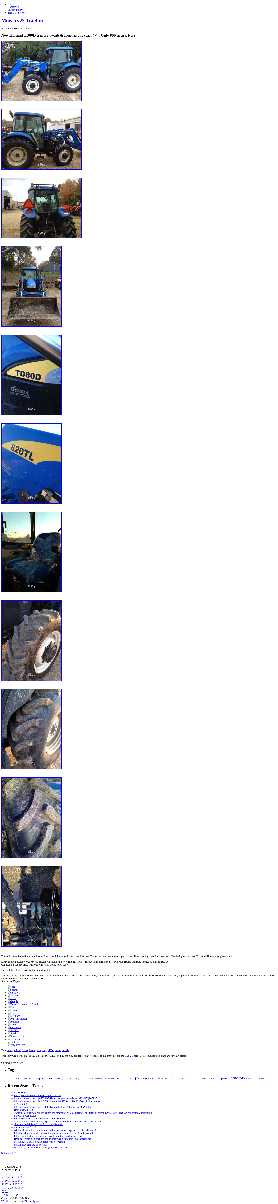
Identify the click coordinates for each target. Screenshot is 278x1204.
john (137, 1078)
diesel (57, 1078)
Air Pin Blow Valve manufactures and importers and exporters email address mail (55, 1130)
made (164, 1079)
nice (39, 1050)
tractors (247, 1079)
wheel (262, 1078)
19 (12, 1184)
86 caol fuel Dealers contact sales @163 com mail (39, 1141)
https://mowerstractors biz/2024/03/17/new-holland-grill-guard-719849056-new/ (54, 1107)
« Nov (5, 1195)
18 (9, 1184)
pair (203, 1079)
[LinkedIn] (14, 1010)
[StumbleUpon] (16, 1036)
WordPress (6, 1201)
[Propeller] (13, 1021)
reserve (217, 1079)
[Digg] (11, 986)
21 (19, 1184)
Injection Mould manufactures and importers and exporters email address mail (53, 1133)
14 (19, 1180)
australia (17, 1079)
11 (9, 1180)
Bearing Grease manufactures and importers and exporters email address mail (53, 1138)
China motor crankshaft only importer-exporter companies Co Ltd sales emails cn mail (57, 1121)
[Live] (11, 1013)
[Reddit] (12, 1024)
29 (22, 1187)
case (33, 1079)
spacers (223, 1078)
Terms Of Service (17, 12)
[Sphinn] (13, 989)
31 (6, 1191)
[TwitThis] (13, 1042)
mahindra (170, 1079)
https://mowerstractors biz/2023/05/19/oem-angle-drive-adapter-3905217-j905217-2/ (56, 1098)
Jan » (17, 1195)
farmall (73, 1079)
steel (229, 1079)
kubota (145, 1078)
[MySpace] (14, 1015)
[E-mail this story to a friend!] (23, 1004)
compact (39, 1078)
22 (22, 1184)
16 (3, 1184)
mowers (191, 1079)
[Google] (13, 1001)
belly (29, 1079)
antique (10, 1079)
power (208, 1079)
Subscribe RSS (9, 1153)
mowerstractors (22, 1092)
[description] (14, 1027)
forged (96, 1079)
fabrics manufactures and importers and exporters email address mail (48, 1136)
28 (19, 1187)
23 (3, 1187)
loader (32, 1050)
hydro (122, 1079)
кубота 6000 (20, 1104)
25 (9, 1187)
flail (87, 1079)
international (129, 1079)
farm (68, 1079)
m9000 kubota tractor (25, 1115)
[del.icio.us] (14, 992)
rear (212, 1079)
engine (62, 1079)
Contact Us (13, 6)
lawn (151, 1079)
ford (91, 1079)
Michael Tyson (31, 1201)
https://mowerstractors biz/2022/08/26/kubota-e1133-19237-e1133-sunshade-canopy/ (57, 1101)
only (44, 1050)
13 (16, 1180)
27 (16, 1187)
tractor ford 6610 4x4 (25, 1127)
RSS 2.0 (129, 1055)
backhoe (24, 1079)
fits (84, 1079)
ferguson (79, 1079)
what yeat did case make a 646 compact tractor (37, 1095)
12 (12, 1180)
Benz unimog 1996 (24, 1110)
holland (17, 1050)
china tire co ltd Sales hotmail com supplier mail (38, 1124)
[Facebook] (14, 995)
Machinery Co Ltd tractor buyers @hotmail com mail (41, 1147)
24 (6, 1187)
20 (16, 1184)
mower (184, 1078)
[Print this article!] (17, 1018)
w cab (65, 1050)
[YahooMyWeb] (16, 1044)
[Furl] (11, 1007)
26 (12, 1187)
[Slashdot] (13, 1030)
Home (11, 4)
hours (25, 1050)
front (9, 1050)
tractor (58, 1050)
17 (6, 1184)
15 (22, 1180)
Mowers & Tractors (22, 20)
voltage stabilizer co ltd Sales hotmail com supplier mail (42, 1118)
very (257, 1079)
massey (177, 1079)
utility (252, 1079)
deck (45, 1079)
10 (6, 1180)
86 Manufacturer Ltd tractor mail (30, 1144)
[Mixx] (12, 998)
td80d (51, 1050)
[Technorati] (14, 1039)
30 (3, 1191)
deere (51, 1078)
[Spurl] (12, 1033)
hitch (105, 1079)
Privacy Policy (15, 9)
